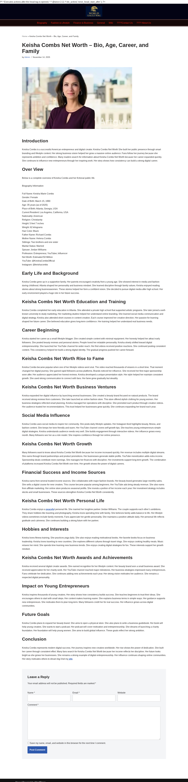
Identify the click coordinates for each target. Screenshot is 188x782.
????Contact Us (125, 23)
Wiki (111, 23)
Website (122, 693)
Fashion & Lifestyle (60, 23)
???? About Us (144, 23)
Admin (27, 57)
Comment (33, 705)
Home (24, 36)
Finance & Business (83, 23)
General (101, 23)
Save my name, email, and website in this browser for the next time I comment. (68, 743)
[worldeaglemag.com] (94, 11)
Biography (42, 23)
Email (76, 693)
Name (31, 693)
